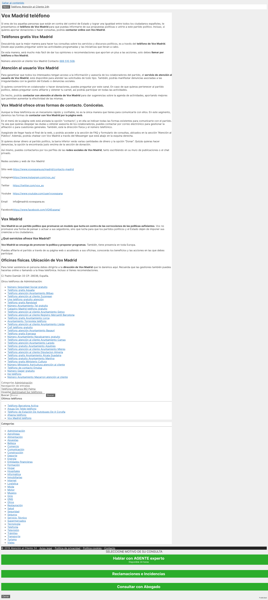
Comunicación (15, 449)
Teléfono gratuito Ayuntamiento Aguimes (31, 346)
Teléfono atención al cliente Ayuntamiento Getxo (36, 311)
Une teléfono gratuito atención (25, 299)
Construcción (15, 452)
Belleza (11, 443)
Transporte (13, 536)
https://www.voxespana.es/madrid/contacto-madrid (43, 169)
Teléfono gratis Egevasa (21, 333)
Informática (14, 474)
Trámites (12, 533)
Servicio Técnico (17, 517)
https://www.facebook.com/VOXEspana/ (36, 209)
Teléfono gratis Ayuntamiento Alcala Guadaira (34, 355)
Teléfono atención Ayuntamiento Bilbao (30, 293)
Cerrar (5, 596)
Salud (10, 508)
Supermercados (16, 520)
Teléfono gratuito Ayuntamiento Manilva (30, 358)
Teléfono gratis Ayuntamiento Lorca (28, 318)
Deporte (12, 455)
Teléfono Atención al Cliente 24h (30, 6)
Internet (11, 480)
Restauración (15, 505)
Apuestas (12, 440)
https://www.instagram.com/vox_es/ (34, 177)
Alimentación (15, 437)
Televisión (13, 530)
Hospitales (13, 471)
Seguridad (13, 511)
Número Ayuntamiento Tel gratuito (27, 305)
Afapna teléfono (16, 414)
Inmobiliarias (14, 477)
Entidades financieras (20, 461)
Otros (10, 502)
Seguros (12, 514)
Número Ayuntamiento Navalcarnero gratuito (33, 336)
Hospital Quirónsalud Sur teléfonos (21, 391)
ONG (10, 499)
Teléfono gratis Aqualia (21, 290)
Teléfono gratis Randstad (22, 302)
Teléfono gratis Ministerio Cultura (27, 361)
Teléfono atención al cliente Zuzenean (29, 296)
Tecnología (13, 523)
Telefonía (12, 527)
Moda (10, 486)
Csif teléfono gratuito (20, 327)
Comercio (13, 446)
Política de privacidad (67, 548)
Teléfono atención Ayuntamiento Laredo (30, 342)
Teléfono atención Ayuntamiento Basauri (31, 330)
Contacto (109, 548)
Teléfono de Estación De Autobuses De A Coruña (36, 411)
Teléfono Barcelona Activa (22, 405)
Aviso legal (45, 548)
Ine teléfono (14, 373)
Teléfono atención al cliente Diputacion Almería (35, 352)
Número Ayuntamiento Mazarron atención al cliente (37, 377)
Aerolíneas (13, 433)
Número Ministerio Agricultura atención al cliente (36, 364)
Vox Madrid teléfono (19, 418)
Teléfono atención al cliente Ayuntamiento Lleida (36, 324)
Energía (11, 458)
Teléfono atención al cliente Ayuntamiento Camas (36, 339)
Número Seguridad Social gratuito (27, 287)
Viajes (10, 542)
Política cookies (92, 548)
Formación (13, 464)
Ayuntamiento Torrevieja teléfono (27, 321)
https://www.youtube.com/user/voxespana (38, 193)
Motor (11, 489)
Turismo (12, 539)
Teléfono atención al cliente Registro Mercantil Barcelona (40, 314)
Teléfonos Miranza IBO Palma (18, 388)
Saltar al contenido (13, 2)
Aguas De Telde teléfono (21, 408)
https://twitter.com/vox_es (28, 185)
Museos (11, 492)
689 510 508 (67, 61)
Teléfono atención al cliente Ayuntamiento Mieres (36, 349)
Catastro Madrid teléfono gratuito (27, 308)
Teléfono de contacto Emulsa (24, 367)
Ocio (10, 496)
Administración (23, 382)
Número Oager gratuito (21, 370)
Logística (12, 483)
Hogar (11, 468)
